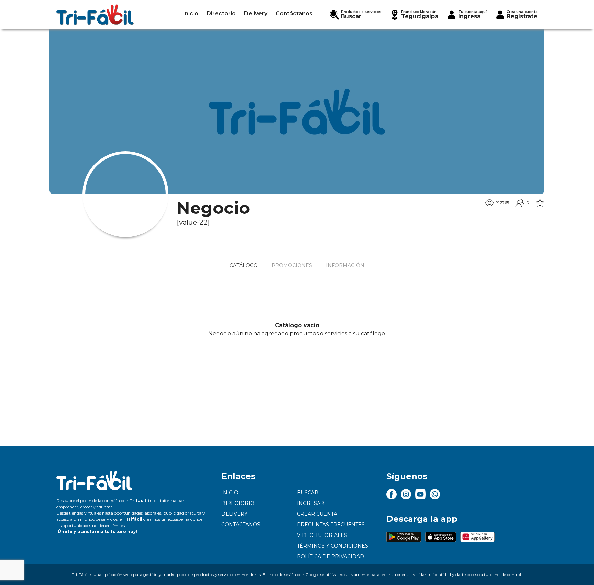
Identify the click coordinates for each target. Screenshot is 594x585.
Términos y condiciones (332, 546)
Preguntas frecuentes (331, 524)
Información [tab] (345, 265)
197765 (502, 202)
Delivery (234, 514)
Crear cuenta (317, 514)
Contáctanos (240, 524)
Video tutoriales (322, 535)
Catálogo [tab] (244, 265)
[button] (413, 14)
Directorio (237, 503)
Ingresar (310, 503)
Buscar (307, 492)
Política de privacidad (330, 556)
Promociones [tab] (292, 265)
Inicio (229, 492)
